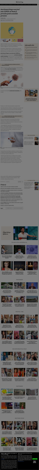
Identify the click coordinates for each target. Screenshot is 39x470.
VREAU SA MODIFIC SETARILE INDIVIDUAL (34, 462)
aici (6, 465)
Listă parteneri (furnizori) (21, 461)
